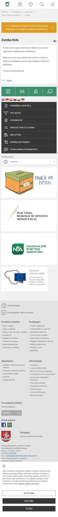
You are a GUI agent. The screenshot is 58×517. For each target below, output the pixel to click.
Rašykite (7, 413)
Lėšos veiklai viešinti (11, 374)
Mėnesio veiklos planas (22, 127)
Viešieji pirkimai (9, 380)
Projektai (15, 113)
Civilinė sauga (35, 389)
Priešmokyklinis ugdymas (40, 329)
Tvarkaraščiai (13, 305)
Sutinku (29, 509)
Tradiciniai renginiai (10, 341)
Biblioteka (15, 135)
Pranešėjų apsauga (37, 383)
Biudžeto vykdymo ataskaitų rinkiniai (14, 366)
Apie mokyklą (8, 326)
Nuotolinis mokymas (38, 332)
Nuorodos (34, 365)
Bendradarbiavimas (10, 344)
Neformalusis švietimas (11, 15)
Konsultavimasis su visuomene (42, 374)
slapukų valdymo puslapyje (28, 484)
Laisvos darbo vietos (38, 368)
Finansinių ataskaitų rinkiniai (14, 371)
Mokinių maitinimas (20, 142)
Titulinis (4, 12)
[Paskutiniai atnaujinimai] (30, 4)
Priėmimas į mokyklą (20, 106)
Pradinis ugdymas (37, 326)
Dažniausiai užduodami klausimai (39, 378)
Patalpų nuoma (36, 347)
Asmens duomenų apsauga (41, 371)
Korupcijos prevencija (38, 386)
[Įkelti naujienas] (20, 4)
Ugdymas (28, 12)
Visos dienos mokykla (39, 335)
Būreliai (28, 15)
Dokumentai (16, 120)
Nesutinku (29, 501)
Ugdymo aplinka (9, 329)
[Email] (9, 425)
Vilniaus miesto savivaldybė (31, 436)
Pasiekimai (7, 335)
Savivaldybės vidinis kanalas (20, 312)
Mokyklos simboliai (10, 338)
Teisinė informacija (37, 392)
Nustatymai (29, 493)
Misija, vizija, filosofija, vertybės (15, 332)
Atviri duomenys (36, 395)
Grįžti (9, 80)
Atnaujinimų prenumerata (23, 149)
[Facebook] (3, 425)
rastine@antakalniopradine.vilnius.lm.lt (21, 456)
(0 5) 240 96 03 (10, 453)
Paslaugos (16, 12)
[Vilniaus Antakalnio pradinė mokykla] (7, 4)
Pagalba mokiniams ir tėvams (41, 341)
